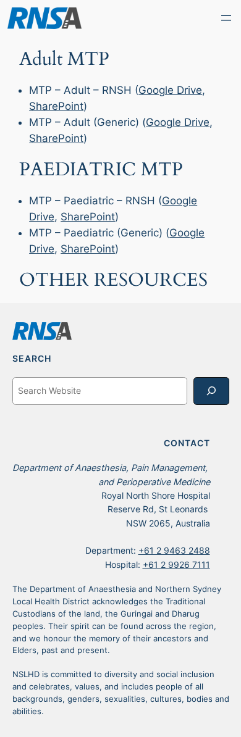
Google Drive (170, 90)
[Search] (211, 391)
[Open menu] (226, 17)
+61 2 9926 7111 (176, 564)
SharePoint (56, 106)
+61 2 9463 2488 (174, 550)
